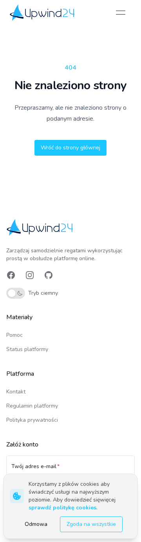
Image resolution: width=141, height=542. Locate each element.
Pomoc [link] (14, 335)
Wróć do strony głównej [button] (70, 147)
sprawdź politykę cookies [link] (62, 507)
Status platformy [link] (27, 349)
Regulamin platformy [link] (32, 406)
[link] (42, 12)
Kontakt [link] (15, 391)
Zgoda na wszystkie (91, 524)
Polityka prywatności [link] (32, 420)
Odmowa (36, 524)
